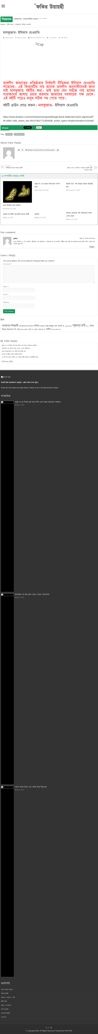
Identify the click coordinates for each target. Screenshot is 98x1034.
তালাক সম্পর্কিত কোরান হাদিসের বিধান (12, 354)
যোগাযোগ (3, 1017)
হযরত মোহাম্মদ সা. (40, 329)
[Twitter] (51, 1027)
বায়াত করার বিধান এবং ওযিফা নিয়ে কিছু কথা (14, 351)
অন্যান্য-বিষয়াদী (10, 325)
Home (3, 24)
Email (5, 294)
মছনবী (37, 214)
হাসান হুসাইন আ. (56, 329)
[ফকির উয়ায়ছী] (49, 7)
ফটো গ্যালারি (4, 1009)
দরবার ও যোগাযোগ (6, 1005)
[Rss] (47, 1027)
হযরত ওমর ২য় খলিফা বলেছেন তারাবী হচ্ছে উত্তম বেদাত (79, 168)
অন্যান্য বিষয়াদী (5, 1013)
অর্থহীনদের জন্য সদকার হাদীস (14, 167)
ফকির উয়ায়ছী (4, 993)
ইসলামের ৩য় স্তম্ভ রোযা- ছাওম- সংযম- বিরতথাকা (16, 348)
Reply (92, 247)
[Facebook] (49, 1027)
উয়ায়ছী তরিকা (68, 1031)
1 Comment (52, 37)
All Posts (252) (7, 361)
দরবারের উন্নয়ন (68, 326)
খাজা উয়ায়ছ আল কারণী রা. (55, 326)
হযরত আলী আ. (28, 329)
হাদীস (48, 329)
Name (6, 287)
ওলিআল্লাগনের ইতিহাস (26, 326)
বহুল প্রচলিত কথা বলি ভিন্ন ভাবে (30, 19)
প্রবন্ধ (76, 325)
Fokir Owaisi (9, 37)
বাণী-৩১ (87, 326)
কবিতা (36, 325)
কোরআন (42, 326)
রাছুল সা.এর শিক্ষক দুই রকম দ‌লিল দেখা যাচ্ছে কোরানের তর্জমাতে (19, 345)
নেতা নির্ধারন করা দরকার (12, 205)
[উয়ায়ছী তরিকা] (6, 377)
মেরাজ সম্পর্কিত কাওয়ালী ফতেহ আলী (16, 214)
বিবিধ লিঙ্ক (10, 24)
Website (6, 302)
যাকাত (22, 329)
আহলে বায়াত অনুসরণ (7, 989)
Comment (7, 264)
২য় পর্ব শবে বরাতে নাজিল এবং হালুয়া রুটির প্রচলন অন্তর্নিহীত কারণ (20, 357)
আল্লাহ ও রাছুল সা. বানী (8, 997)
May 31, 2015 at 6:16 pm (87, 238)
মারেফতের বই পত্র (40, 37)
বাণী (83, 325)
